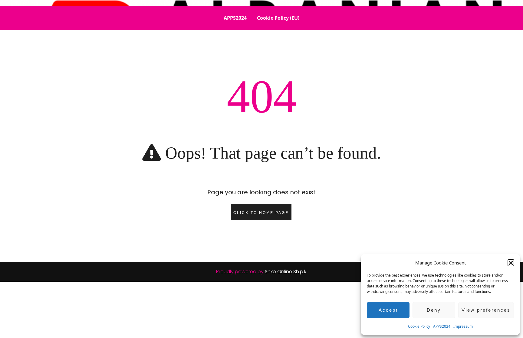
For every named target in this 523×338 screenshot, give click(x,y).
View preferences (486, 310)
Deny (434, 310)
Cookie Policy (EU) (278, 18)
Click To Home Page (261, 213)
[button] (511, 263)
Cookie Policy (419, 326)
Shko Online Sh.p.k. (286, 271)
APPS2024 (441, 326)
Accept (388, 310)
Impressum (463, 326)
